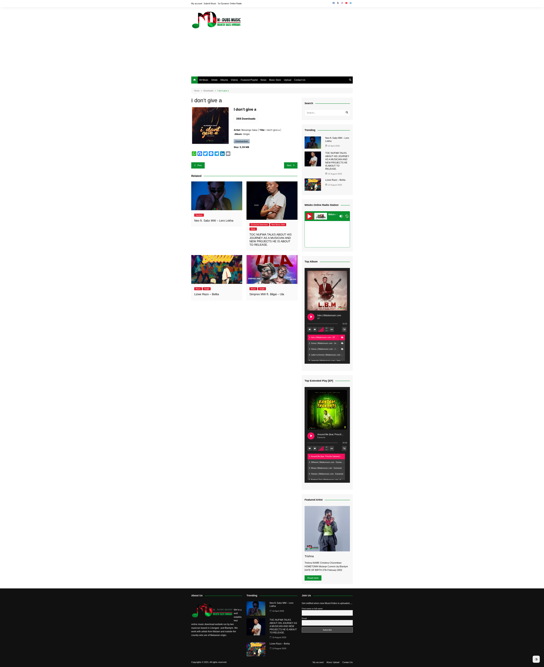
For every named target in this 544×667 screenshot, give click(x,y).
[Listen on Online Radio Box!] (346, 216)
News (263, 80)
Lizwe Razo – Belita (206, 294)
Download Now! (241, 141)
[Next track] (315, 329)
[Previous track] (309, 329)
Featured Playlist (249, 80)
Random (199, 215)
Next (289, 165)
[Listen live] (309, 216)
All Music (203, 80)
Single (206, 289)
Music (198, 289)
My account (196, 3)
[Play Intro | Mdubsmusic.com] (310, 316)
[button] (342, 337)
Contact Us (299, 80)
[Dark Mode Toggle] (536, 659)
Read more (313, 578)
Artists (214, 80)
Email (304, 618)
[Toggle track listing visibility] (344, 329)
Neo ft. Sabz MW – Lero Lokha (213, 220)
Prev (199, 165)
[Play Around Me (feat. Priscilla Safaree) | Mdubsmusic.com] (310, 435)
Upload (287, 80)
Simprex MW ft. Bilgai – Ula (266, 294)
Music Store (275, 80)
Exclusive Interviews (259, 225)
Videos (234, 80)
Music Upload (333, 662)
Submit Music (210, 3)
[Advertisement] (272, 51)
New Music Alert (278, 225)
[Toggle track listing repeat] (331, 329)
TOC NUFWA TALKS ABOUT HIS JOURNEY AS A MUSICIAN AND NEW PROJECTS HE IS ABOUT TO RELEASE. (283, 626)
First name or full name (312, 608)
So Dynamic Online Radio (230, 3)
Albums (224, 80)
